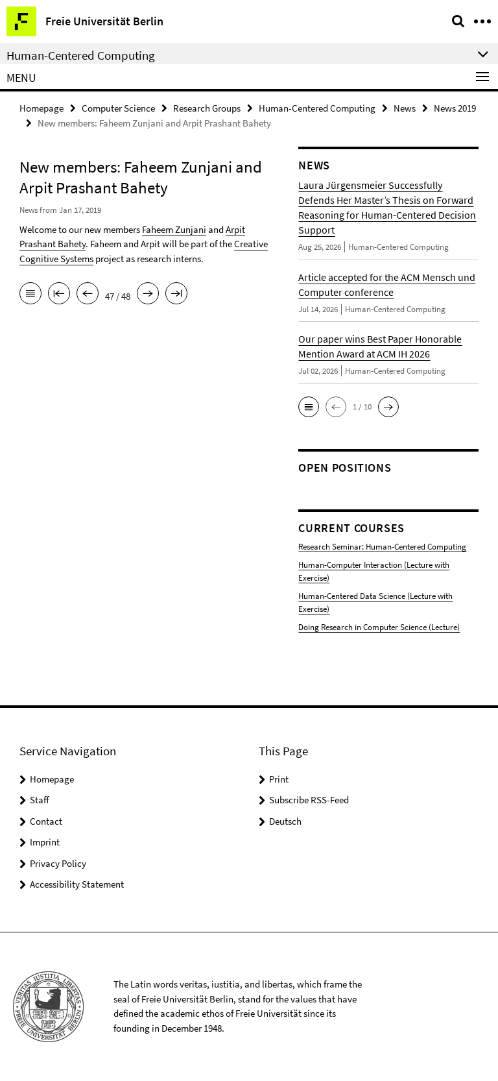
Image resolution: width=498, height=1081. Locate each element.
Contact (46, 821)
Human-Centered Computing (317, 108)
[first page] (59, 294)
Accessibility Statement (77, 884)
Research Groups (207, 108)
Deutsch (285, 821)
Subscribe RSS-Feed (309, 800)
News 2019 (455, 108)
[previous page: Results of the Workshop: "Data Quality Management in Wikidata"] (88, 294)
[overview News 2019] (30, 294)
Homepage (41, 108)
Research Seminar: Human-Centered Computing (382, 546)
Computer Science (118, 108)
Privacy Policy (58, 863)
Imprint (45, 842)
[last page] (176, 294)
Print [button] (279, 779)
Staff (39, 800)
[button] (308, 407)
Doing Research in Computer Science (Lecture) (379, 627)
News (405, 108)
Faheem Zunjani (174, 229)
